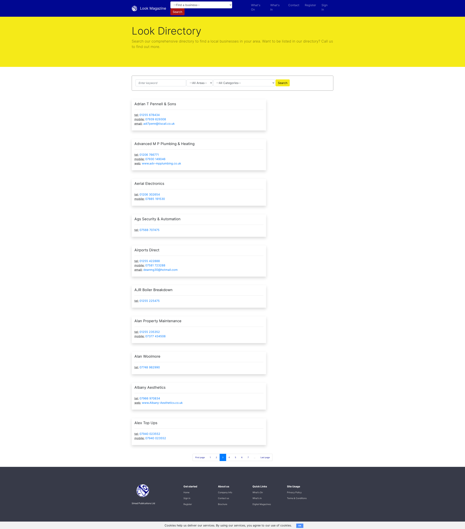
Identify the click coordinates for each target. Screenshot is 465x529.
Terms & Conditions (297, 498)
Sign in (324, 7)
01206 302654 (150, 194)
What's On (255, 7)
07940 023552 (150, 434)
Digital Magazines (261, 504)
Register (310, 5)
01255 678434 (150, 115)
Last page (265, 457)
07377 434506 (155, 336)
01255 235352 (150, 332)
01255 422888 (150, 261)
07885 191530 (155, 199)
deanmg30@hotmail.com (160, 269)
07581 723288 (155, 265)
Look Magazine (153, 8)
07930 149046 (155, 159)
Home (186, 492)
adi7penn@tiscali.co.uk (159, 123)
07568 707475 (149, 230)
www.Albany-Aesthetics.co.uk (162, 403)
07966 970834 (150, 398)
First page (200, 457)
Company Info (225, 492)
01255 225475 (150, 301)
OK (299, 525)
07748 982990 (150, 367)
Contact (293, 5)
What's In (275, 7)
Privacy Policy (294, 492)
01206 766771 (149, 154)
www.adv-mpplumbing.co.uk (161, 163)
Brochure (222, 504)
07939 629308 (155, 119)
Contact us (223, 498)
